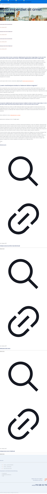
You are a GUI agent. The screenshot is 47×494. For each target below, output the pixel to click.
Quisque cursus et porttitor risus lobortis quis (10, 245)
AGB (3, 475)
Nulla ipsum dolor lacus (5, 348)
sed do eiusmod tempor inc (28, 81)
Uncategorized (3, 20)
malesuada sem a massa (15, 115)
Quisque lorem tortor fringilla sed (7, 451)
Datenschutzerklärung (6, 474)
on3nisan (2, 17)
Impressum (4, 473)
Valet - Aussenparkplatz (8, 464)
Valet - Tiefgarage (7, 466)
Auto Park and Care (8, 468)
